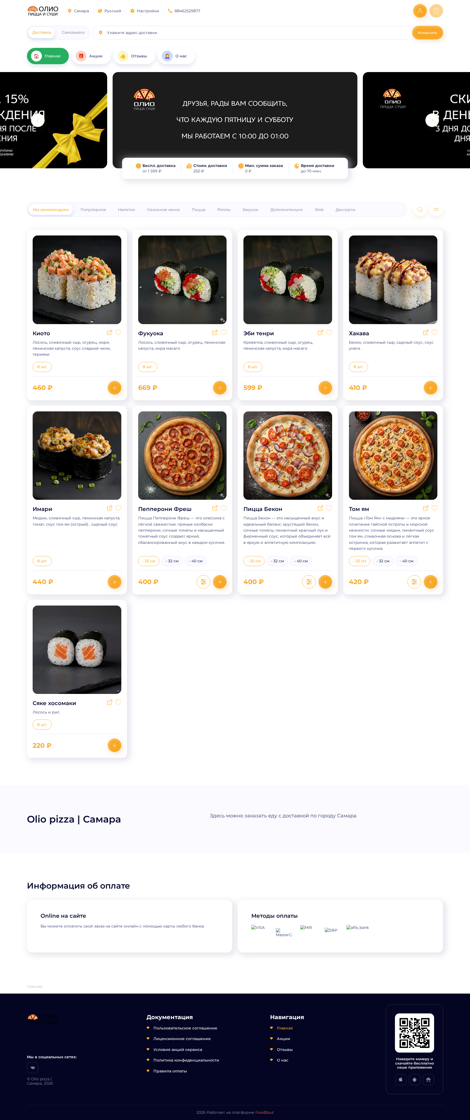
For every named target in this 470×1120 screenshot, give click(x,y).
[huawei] (428, 1079)
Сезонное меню (163, 209)
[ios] (400, 1079)
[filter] (436, 209)
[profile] (420, 11)
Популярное (93, 209)
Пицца (198, 209)
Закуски (250, 209)
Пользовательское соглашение (185, 1028)
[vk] (32, 1067)
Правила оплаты (170, 1071)
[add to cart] (114, 388)
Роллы (223, 209)
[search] (420, 209)
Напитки (126, 209)
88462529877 (187, 10)
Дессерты (345, 209)
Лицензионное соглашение (182, 1038)
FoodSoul (264, 1112)
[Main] (43, 11)
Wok (319, 209)
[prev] (38, 120)
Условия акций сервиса (177, 1049)
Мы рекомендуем (51, 209)
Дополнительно (286, 209)
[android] (414, 1079)
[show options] (203, 582)
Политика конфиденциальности (186, 1060)
